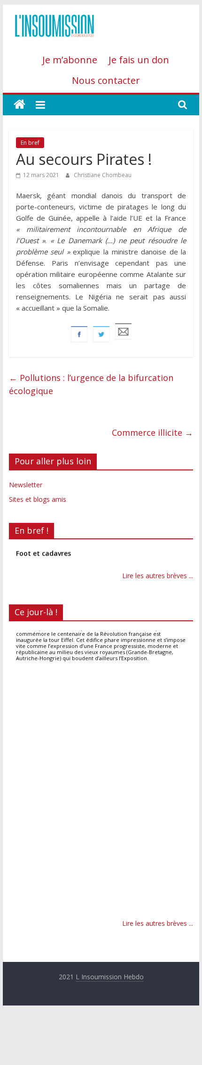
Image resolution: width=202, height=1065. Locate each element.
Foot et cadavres (43, 550)
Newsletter (25, 484)
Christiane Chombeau (103, 175)
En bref (30, 143)
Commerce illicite (152, 432)
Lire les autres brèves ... (157, 575)
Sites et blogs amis (37, 499)
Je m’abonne (69, 59)
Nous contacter (106, 80)
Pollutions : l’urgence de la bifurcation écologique (91, 384)
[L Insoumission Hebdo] (19, 105)
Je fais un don (139, 59)
